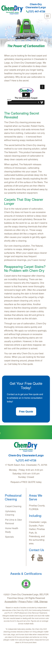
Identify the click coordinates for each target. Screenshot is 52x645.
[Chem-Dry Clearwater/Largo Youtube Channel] (40, 557)
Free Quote (26, 411)
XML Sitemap (41, 601)
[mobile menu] (47, 16)
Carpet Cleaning (13, 506)
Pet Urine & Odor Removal (13, 521)
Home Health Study (11, 530)
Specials (9, 536)
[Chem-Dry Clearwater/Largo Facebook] (33, 557)
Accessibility (11, 601)
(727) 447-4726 (36, 11)
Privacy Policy (26, 601)
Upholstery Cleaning (10, 513)
